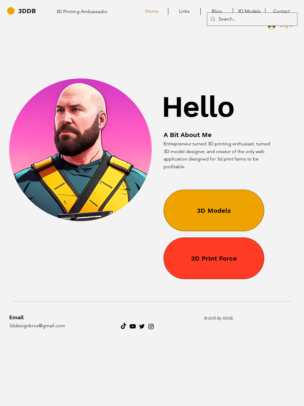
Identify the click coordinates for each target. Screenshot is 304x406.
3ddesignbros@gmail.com (37, 325)
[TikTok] (123, 326)
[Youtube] (132, 326)
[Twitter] (141, 326)
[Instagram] (151, 326)
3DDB (27, 11)
